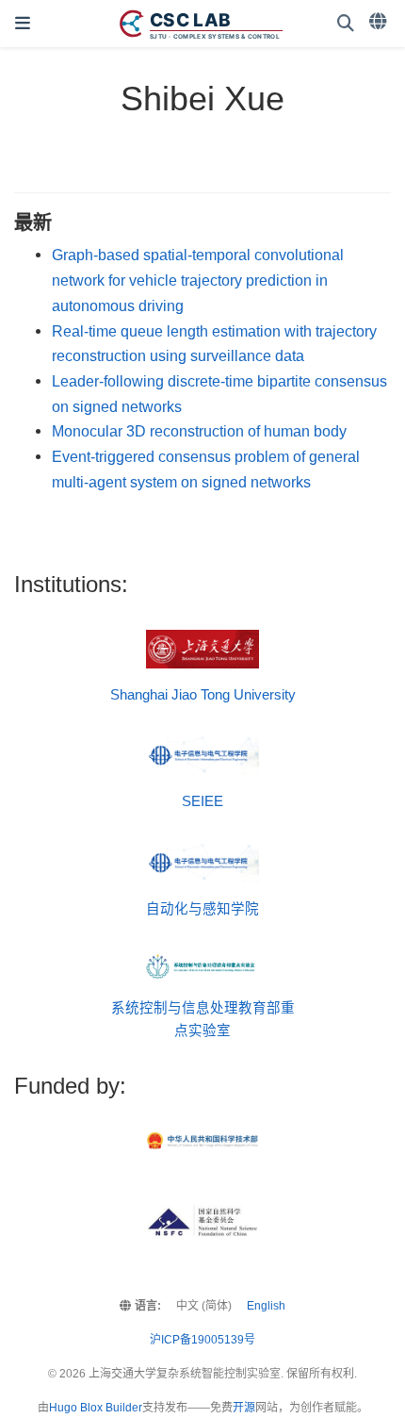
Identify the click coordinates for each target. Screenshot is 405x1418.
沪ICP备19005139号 (202, 1339)
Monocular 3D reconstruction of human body (199, 430)
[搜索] (345, 24)
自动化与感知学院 (202, 908)
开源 (244, 1407)
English (266, 1305)
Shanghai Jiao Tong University (203, 694)
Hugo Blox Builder (95, 1407)
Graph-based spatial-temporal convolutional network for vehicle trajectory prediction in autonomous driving (198, 279)
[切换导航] (22, 23)
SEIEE (202, 801)
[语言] (379, 21)
